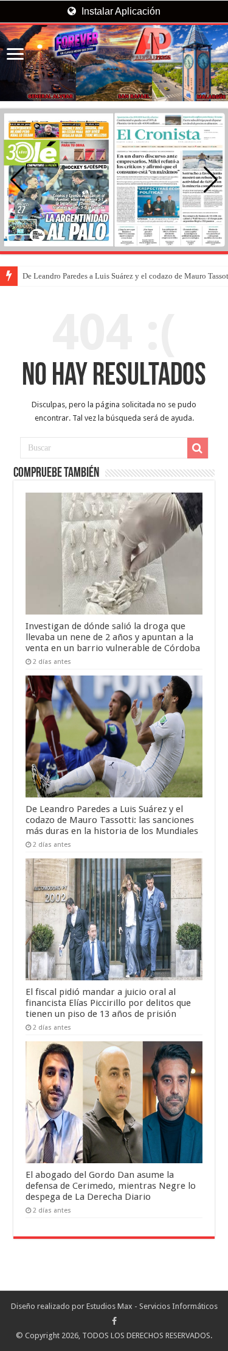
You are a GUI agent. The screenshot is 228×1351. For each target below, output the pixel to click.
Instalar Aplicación (120, 11)
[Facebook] (114, 1321)
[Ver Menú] (15, 55)
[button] (210, 179)
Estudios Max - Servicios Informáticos (152, 1306)
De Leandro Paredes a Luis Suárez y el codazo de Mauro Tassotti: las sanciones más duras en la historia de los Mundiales (112, 820)
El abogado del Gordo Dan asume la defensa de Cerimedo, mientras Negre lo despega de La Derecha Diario (111, 1185)
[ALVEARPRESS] (114, 63)
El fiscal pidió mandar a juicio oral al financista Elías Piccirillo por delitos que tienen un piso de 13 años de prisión (108, 1002)
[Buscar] (197, 448)
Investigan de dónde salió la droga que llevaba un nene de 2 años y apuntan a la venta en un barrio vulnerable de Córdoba (113, 637)
